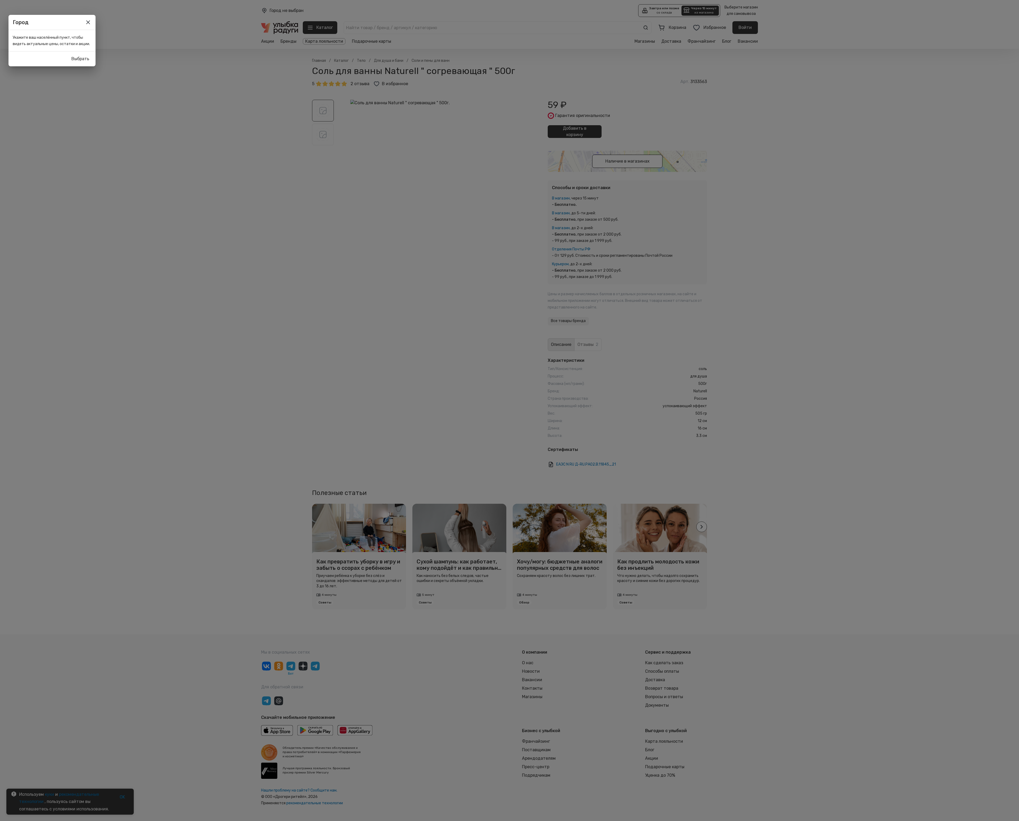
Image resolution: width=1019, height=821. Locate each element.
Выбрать (80, 58)
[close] (88, 22)
